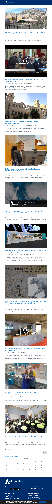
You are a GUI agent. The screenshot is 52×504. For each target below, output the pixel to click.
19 (17, 467)
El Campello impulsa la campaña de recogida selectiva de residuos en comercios (25, 393)
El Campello (20, 396)
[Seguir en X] (14, 489)
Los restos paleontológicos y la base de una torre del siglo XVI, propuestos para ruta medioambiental (25, 302)
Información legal (10, 496)
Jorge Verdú (9, 36)
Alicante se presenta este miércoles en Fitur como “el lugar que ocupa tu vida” (26, 251)
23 (41, 467)
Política (32, 125)
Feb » (9, 472)
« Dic (6, 472)
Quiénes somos (10, 493)
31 (6, 471)
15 (35, 465)
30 (41, 469)
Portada (29, 36)
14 (29, 465)
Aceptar (42, 502)
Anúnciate (8, 495)
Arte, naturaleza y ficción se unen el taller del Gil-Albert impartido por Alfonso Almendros (25, 212)
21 (29, 467)
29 (35, 469)
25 (11, 469)
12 (17, 465)
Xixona (32, 36)
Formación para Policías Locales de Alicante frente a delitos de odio (23, 437)
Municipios (25, 36)
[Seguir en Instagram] (16, 489)
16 (41, 465)
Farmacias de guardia (33, 497)
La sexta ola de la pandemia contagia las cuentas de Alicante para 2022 (23, 122)
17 (6, 467)
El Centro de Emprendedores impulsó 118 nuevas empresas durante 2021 (22, 170)
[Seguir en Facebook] (11, 489)
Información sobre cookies (12, 498)
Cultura (19, 214)
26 (17, 469)
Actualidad (20, 36)
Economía (25, 172)
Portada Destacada (30, 254)
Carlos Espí (9, 396)
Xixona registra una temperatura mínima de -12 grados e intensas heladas (25, 33)
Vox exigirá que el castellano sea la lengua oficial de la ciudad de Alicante (24, 80)
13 (23, 465)
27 (23, 469)
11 (11, 465)
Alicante (24, 83)
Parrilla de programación (34, 498)
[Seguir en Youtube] (19, 489)
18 (11, 467)
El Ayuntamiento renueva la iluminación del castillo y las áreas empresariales (25, 349)
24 (6, 469)
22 (35, 467)
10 (6, 465)
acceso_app (9, 352)
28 (29, 469)
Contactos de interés (33, 495)
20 (23, 467)
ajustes (35, 502)
